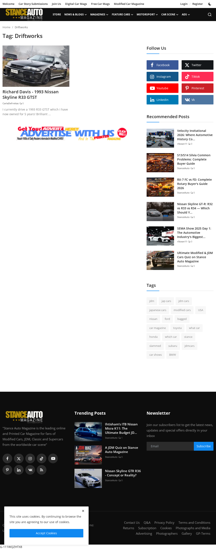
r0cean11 (182, 143)
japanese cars (157, 310)
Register (197, 4)
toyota (177, 328)
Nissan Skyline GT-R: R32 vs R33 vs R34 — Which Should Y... (195, 208)
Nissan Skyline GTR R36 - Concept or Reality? (123, 473)
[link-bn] (72, 134)
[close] (83, 511)
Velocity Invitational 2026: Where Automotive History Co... (195, 135)
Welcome (8, 4)
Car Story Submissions (33, 4)
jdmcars (189, 346)
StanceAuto (183, 168)
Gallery (187, 533)
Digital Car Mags (76, 4)
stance (188, 337)
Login (184, 4)
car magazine (157, 328)
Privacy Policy (164, 522)
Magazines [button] (97, 14)
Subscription (147, 528)
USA (200, 310)
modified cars (182, 310)
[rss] (41, 470)
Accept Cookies (46, 533)
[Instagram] (30, 458)
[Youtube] (53, 458)
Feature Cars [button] (121, 14)
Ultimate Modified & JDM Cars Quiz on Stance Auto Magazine (195, 257)
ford (167, 319)
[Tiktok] (41, 458)
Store (57, 14)
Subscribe (204, 446)
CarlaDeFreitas (11, 103)
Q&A (147, 522)
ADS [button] (184, 14)
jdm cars (183, 301)
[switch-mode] (210, 4)
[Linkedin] (19, 470)
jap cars (166, 301)
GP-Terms (203, 533)
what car (194, 328)
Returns (128, 528)
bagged (182, 319)
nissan (153, 319)
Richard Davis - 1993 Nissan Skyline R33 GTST (31, 94)
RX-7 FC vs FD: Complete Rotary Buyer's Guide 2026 (194, 184)
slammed (155, 346)
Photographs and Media (193, 528)
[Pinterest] (7, 470)
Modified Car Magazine (129, 4)
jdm (151, 301)
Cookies (166, 528)
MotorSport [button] (146, 14)
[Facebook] (7, 458)
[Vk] (30, 470)
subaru (172, 346)
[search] (209, 14)
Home (6, 27)
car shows (155, 355)
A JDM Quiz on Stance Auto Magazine (121, 449)
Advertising (144, 533)
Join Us (56, 4)
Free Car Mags (100, 4)
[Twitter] (19, 458)
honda (153, 337)
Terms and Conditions (194, 522)
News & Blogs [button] (74, 14)
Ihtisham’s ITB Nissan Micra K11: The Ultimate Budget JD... (121, 428)
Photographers (167, 533)
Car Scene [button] (168, 14)
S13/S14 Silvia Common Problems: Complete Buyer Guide (194, 159)
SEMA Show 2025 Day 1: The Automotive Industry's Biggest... (194, 232)
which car (171, 337)
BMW (172, 355)
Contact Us (132, 522)
